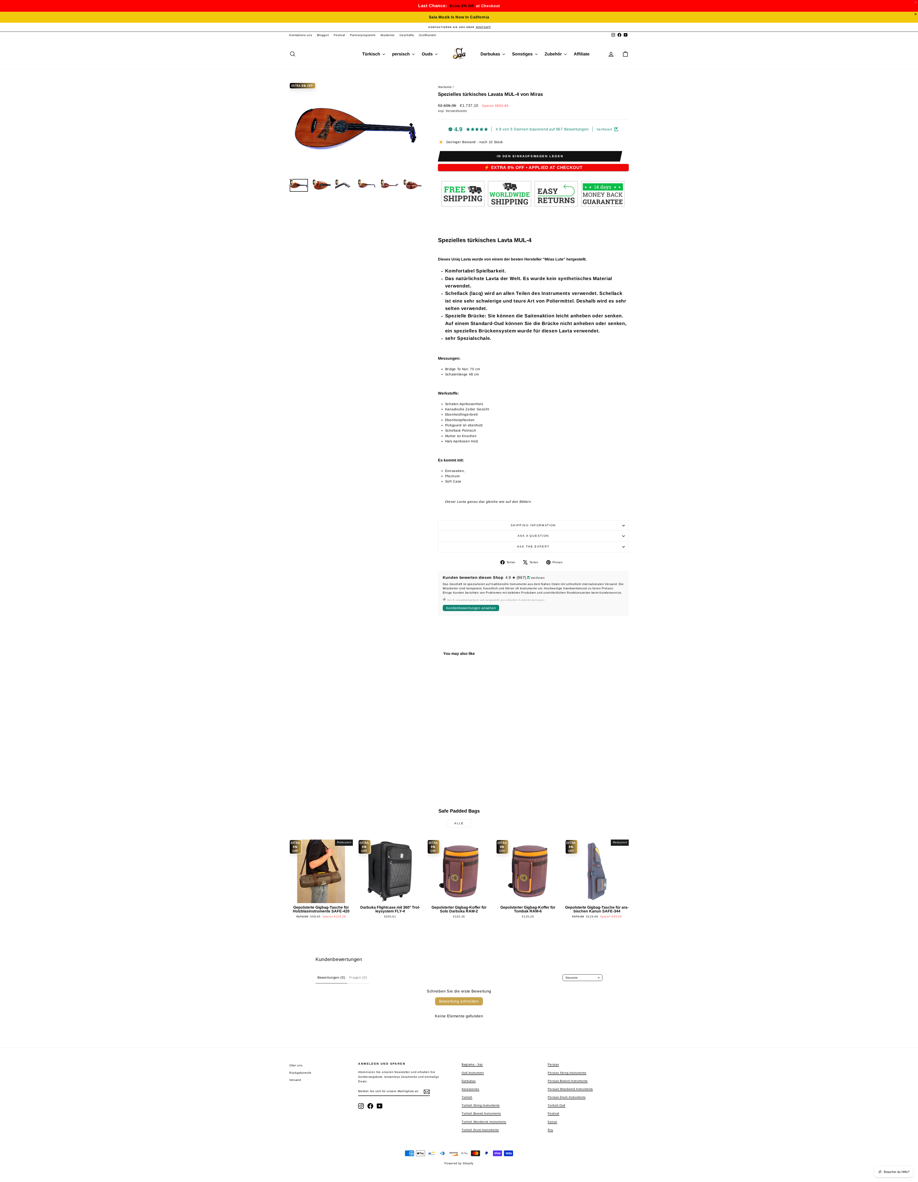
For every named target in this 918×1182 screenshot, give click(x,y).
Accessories (470, 1089)
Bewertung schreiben (459, 1001)
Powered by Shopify (459, 1163)
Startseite (445, 87)
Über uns (296, 1065)
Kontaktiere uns (300, 35)
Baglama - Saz (472, 1064)
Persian (553, 1064)
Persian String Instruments (567, 1072)
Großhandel (427, 35)
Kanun (552, 1121)
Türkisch (371, 54)
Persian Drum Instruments (566, 1097)
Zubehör (554, 54)
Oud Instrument (473, 1072)
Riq (550, 1130)
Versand (295, 1080)
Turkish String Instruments (481, 1105)
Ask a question (533, 535)
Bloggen (323, 35)
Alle (459, 823)
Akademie (387, 35)
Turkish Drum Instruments (480, 1130)
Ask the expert (533, 546)
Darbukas (491, 54)
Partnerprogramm (363, 35)
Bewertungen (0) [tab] (331, 977)
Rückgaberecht (300, 1072)
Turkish (467, 1097)
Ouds (428, 54)
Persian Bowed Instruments (568, 1081)
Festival (339, 35)
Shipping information (533, 525)
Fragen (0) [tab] (358, 977)
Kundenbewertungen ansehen (471, 608)
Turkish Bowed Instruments (481, 1113)
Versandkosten (456, 111)
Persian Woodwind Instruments (570, 1089)
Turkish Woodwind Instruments (484, 1121)
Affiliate (582, 54)
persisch (401, 54)
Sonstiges (523, 54)
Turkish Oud (556, 1105)
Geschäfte (406, 35)
